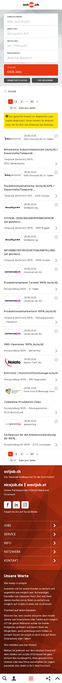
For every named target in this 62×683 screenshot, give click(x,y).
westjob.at (36, 485)
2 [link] (16, 102)
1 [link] (10, 102)
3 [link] (21, 102)
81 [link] (32, 102)
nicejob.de (13, 485)
